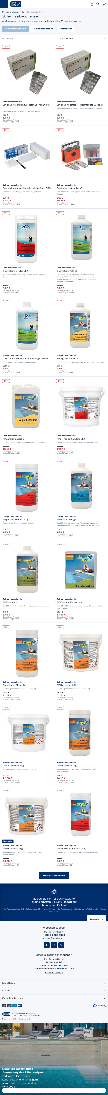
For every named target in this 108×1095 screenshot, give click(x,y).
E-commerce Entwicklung (12, 1019)
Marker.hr (27, 1019)
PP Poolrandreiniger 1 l (68, 520)
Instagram (54, 945)
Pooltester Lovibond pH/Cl (70, 188)
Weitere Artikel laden (54, 876)
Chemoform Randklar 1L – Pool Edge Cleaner (25, 358)
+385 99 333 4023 (54, 935)
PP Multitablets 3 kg (13, 849)
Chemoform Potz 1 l (67, 271)
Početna (5, 12)
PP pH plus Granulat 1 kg (15, 520)
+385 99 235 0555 (58, 966)
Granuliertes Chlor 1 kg (14, 685)
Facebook (47, 945)
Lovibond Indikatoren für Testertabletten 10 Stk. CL (26, 106)
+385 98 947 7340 (65, 968)
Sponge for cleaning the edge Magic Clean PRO (27, 188)
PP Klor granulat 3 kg (67, 685)
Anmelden (94, 919)
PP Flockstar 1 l (10, 602)
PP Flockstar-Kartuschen (69, 602)
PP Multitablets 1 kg (66, 766)
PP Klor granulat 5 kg (13, 766)
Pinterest (61, 945)
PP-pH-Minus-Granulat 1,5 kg (71, 849)
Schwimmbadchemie (12, 102)
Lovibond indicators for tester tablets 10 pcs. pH (80, 105)
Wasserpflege (18, 12)
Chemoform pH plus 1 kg (15, 271)
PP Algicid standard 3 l (14, 439)
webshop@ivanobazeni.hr (54, 938)
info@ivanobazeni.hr (54, 972)
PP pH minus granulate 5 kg (71, 439)
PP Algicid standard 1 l (68, 358)
